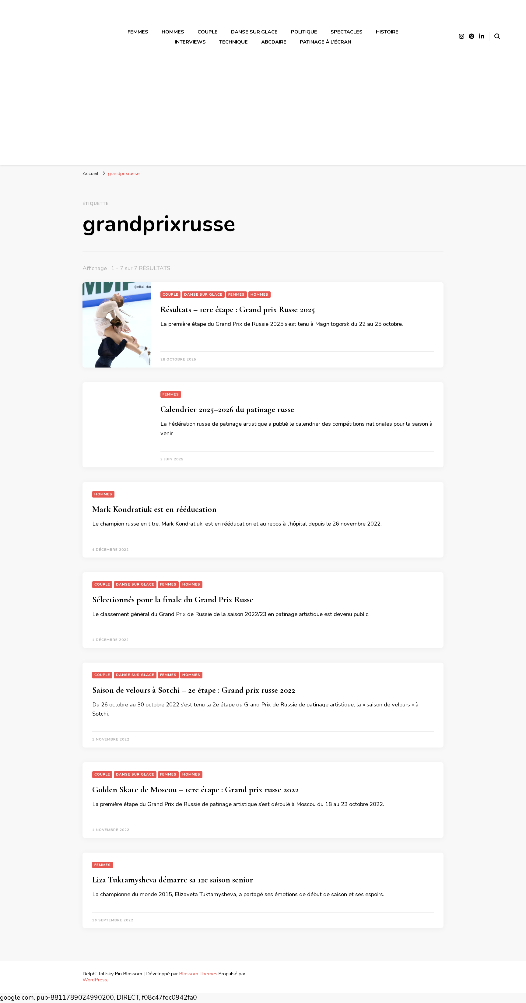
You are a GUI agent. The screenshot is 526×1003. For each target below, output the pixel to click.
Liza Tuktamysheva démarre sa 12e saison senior (172, 880)
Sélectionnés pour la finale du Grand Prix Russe (172, 599)
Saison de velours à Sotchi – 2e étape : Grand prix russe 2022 (193, 690)
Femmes (138, 31)
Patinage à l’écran (325, 41)
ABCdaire (273, 41)
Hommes (173, 31)
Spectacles (347, 31)
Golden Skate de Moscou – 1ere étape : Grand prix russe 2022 (195, 789)
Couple (208, 31)
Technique (233, 41)
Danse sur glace (254, 31)
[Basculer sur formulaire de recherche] (497, 36)
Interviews (190, 41)
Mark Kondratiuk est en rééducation (154, 509)
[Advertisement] (263, 114)
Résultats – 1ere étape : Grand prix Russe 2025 (237, 309)
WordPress (94, 979)
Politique (304, 31)
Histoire (387, 31)
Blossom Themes (198, 973)
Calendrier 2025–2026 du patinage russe (227, 409)
